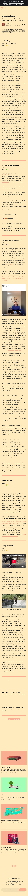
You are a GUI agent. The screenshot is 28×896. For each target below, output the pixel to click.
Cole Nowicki (9, 23)
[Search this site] (24, 8)
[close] (26, 3)
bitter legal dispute (14, 350)
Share (23, 24)
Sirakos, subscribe (14, 719)
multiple (8, 264)
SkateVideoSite (6, 175)
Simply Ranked (5, 14)
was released (10, 511)
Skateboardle (5, 182)
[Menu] (26, 8)
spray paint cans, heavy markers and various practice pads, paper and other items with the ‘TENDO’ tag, (14, 521)
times (12, 264)
